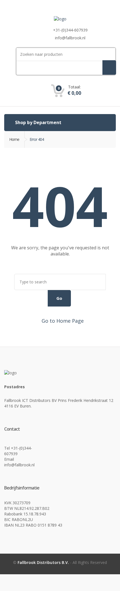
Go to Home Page (62, 320)
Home (14, 139)
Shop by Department (37, 122)
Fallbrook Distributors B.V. (44, 562)
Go (59, 298)
